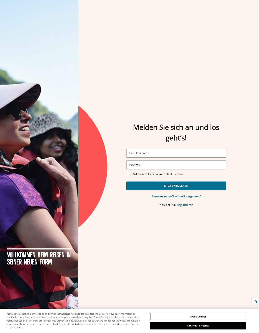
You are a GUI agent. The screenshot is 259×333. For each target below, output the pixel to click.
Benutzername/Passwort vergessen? (176, 196)
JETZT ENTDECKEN (176, 186)
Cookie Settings (198, 316)
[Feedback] (255, 301)
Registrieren (185, 205)
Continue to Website (198, 325)
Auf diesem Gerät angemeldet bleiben (157, 174)
